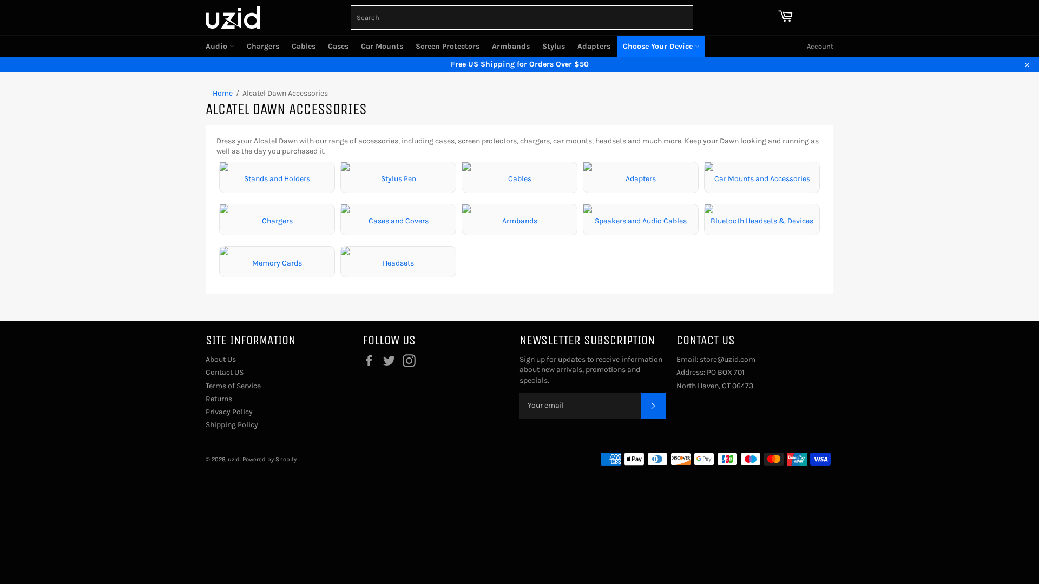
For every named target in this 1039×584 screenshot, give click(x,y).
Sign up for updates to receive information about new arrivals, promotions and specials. (591, 370)
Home (223, 93)
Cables (303, 46)
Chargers (263, 46)
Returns (219, 398)
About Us (221, 359)
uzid (234, 459)
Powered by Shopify (269, 459)
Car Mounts (382, 46)
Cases (338, 46)
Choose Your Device (659, 46)
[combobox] (522, 17)
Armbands (511, 46)
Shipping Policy (232, 424)
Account (820, 46)
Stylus (553, 46)
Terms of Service (233, 385)
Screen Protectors (447, 46)
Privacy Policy (229, 411)
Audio (217, 46)
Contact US (225, 372)
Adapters (593, 46)
